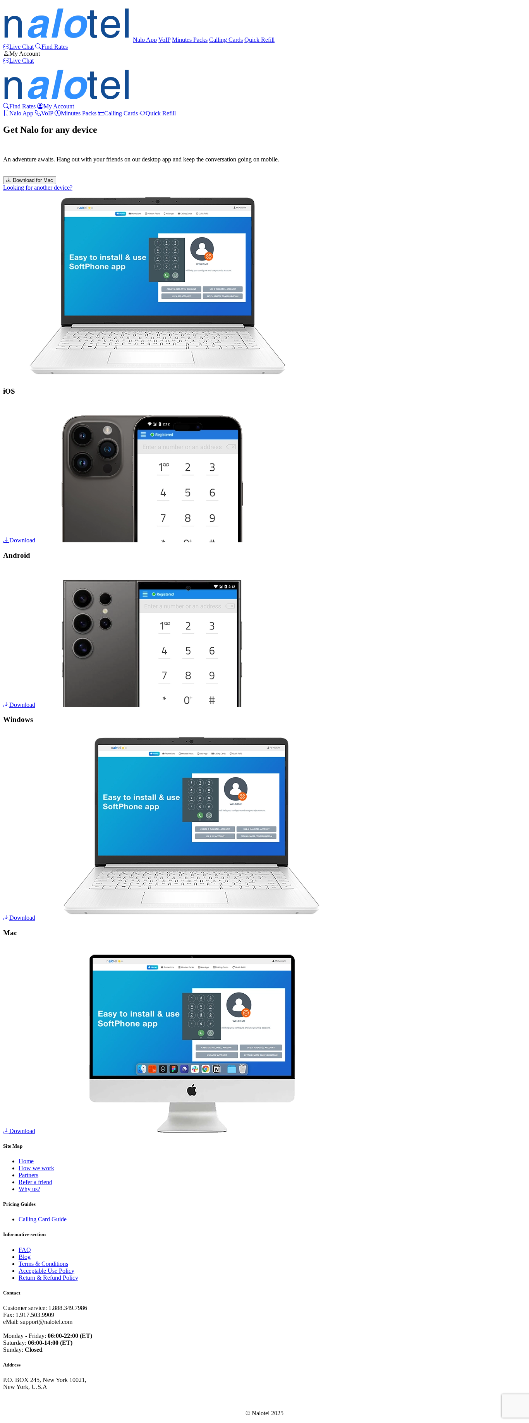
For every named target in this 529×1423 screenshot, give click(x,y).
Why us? (29, 1189)
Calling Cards (226, 39)
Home (26, 1161)
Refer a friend (35, 1182)
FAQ (25, 1249)
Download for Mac (32, 180)
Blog (25, 1256)
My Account (24, 53)
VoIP (164, 39)
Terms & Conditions (43, 1263)
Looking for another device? (37, 187)
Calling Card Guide (43, 1219)
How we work (36, 1168)
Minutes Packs (190, 39)
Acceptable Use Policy (46, 1270)
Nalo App (145, 39)
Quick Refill (259, 39)
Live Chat (21, 46)
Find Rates (54, 46)
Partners (28, 1175)
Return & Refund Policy (48, 1277)
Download (22, 540)
